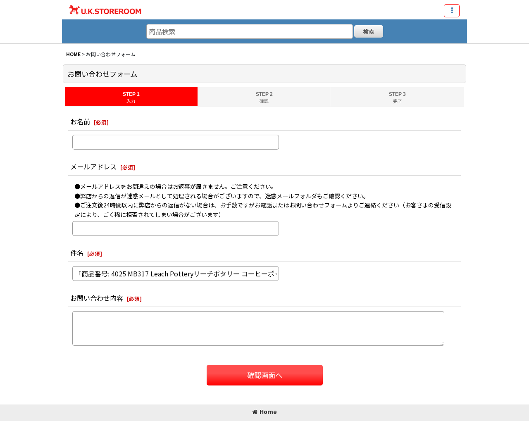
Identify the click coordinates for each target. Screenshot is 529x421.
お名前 (80, 121)
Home (268, 411)
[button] (452, 10)
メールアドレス (93, 166)
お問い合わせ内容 (96, 298)
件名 (76, 253)
